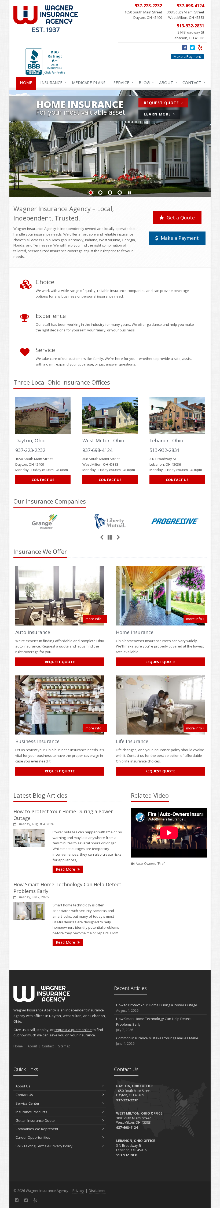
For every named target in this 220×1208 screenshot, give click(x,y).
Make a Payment (187, 56)
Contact (192, 82)
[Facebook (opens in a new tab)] (184, 47)
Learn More (162, 115)
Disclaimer (97, 1190)
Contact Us (43, 479)
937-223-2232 (30, 450)
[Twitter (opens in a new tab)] (192, 47)
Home (26, 82)
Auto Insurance (32, 632)
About (167, 82)
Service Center (27, 1103)
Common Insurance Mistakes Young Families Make (157, 1041)
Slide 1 (91, 192)
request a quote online (73, 1029)
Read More (69, 869)
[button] (129, 193)
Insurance (52, 82)
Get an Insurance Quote (35, 1120)
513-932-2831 (164, 450)
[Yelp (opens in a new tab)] (200, 47)
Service (122, 82)
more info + (95, 618)
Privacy (78, 1190)
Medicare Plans (88, 82)
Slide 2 (100, 192)
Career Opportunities (33, 1137)
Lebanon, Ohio (166, 440)
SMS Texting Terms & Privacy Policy (44, 1146)
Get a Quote (180, 217)
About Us (23, 1086)
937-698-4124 (97, 450)
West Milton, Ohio (103, 440)
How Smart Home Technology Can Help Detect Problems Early (153, 1024)
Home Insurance (134, 632)
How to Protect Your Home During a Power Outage (156, 1008)
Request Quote (166, 103)
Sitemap (64, 1046)
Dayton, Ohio (30, 440)
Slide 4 (120, 192)
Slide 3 (110, 192)
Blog (145, 82)
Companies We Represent (37, 1128)
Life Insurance (132, 741)
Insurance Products (31, 1111)
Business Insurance (37, 741)
